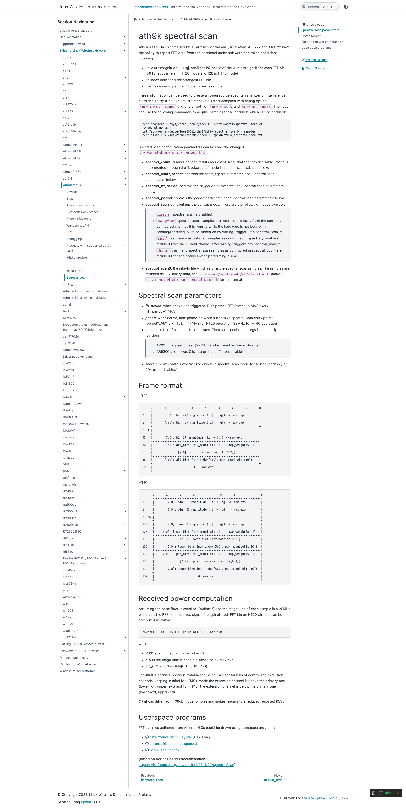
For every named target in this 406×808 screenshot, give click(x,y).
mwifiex (68, 444)
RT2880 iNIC (72, 531)
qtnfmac (69, 477)
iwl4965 (68, 383)
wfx (65, 590)
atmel (67, 304)
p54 (66, 471)
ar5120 (68, 84)
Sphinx (86, 802)
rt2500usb (70, 511)
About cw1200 (73, 349)
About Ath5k (72, 171)
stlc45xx (69, 570)
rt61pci (68, 538)
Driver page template (78, 356)
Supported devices (73, 44)
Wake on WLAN (77, 225)
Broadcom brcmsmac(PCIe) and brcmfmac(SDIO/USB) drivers (86, 327)
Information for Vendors (190, 7)
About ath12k (72, 158)
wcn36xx (69, 583)
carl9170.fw (71, 336)
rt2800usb (70, 524)
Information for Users (151, 7)
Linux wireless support (76, 30)
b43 (66, 311)
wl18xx (68, 624)
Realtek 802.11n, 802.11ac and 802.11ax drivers (84, 560)
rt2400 (68, 491)
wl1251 (68, 610)
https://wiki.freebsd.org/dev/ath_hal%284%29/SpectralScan (186, 764)
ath (65, 138)
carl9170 (69, 343)
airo (65, 77)
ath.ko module (76, 257)
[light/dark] (345, 6)
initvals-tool (74, 271)
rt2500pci (70, 504)
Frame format (311, 36)
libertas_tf (70, 417)
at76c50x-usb (73, 131)
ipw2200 (69, 370)
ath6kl (67, 178)
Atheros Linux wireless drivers (84, 297)
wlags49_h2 (71, 630)
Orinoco (68, 457)
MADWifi (69, 430)
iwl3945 (68, 376)
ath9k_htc (70, 284)
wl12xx (68, 617)
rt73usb (68, 545)
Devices (72, 192)
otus (66, 464)
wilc (66, 604)
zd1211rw (70, 637)
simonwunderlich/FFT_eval (171, 737)
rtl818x (68, 551)
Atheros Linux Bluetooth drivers (85, 291)
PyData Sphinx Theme (319, 798)
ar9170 (68, 111)
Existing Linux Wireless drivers (83, 50)
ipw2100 (69, 363)
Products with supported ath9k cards (88, 248)
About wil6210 (73, 597)
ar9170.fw (70, 104)
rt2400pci (70, 497)
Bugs (70, 198)
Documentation (70, 37)
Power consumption (80, 205)
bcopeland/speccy (164, 750)
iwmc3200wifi (73, 403)
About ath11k (72, 151)
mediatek (69, 437)
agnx (66, 70)
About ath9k (72, 185)
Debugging (74, 239)
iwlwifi (67, 397)
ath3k (67, 165)
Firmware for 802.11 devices (80, 651)
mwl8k (68, 450)
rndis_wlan (70, 484)
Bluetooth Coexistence (82, 212)
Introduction (71, 390)
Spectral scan (76, 277)
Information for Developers (234, 7)
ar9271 (68, 118)
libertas (68, 410)
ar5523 (68, 91)
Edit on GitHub (316, 60)
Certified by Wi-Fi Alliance (78, 664)
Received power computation (322, 41)
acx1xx (68, 57)
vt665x (68, 576)
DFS (69, 232)
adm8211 (69, 64)
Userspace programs (316, 47)
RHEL (70, 264)
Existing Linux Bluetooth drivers (82, 644)
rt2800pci (70, 518)
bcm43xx (70, 318)
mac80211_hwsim (76, 424)
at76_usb (69, 124)
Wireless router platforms (78, 671)
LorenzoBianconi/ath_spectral (173, 744)
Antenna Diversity (78, 218)
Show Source (315, 68)
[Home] (135, 19)
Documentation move (75, 657)
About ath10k (72, 145)
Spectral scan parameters (320, 30)
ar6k (66, 97)
